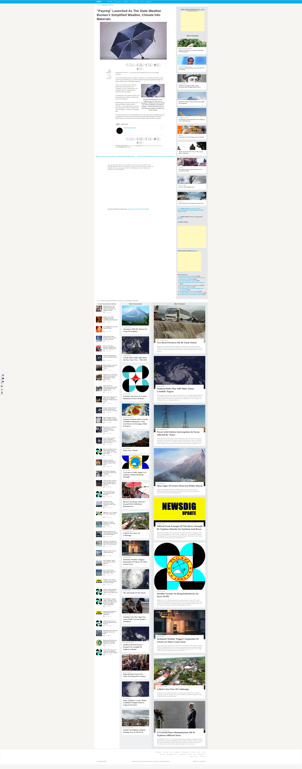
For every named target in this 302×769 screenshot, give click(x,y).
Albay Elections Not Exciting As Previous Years (191, 203)
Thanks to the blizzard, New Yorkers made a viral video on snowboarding (110, 543)
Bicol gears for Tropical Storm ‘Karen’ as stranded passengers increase (109, 429)
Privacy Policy (194, 756)
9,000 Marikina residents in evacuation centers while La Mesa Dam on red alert (110, 483)
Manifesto (148, 1)
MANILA (143, 145)
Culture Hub (117, 1)
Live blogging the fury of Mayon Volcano (110, 327)
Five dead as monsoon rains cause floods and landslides (109, 473)
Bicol (124, 417)
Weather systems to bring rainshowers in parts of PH (177, 595)
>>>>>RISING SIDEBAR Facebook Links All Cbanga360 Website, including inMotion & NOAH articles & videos (191, 210)
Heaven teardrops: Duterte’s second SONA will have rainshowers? (109, 347)
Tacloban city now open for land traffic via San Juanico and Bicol (134, 619)
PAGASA (147, 145)
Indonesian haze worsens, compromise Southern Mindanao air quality (110, 642)
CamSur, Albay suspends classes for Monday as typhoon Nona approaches (110, 591)
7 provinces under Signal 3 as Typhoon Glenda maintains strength (134, 474)
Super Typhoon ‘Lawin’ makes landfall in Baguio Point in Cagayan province (110, 419)
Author (118, 124)
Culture (165, 752)
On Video (110, 1)
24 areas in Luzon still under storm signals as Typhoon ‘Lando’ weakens (110, 651)
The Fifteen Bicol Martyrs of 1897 (187, 280)
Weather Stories (107, 5)
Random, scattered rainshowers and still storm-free (109, 523)
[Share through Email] (1, 389)
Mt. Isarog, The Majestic (185, 287)
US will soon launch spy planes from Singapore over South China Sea (192, 120)
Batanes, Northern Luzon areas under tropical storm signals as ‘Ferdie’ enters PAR (110, 451)
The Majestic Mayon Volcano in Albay (188, 291)
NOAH (203, 752)
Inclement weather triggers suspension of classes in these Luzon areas (109, 462)
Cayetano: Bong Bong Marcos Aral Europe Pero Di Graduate (191, 68)
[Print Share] (1, 386)
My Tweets (180, 218)
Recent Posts (124, 124)
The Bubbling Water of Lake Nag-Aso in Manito (190, 293)
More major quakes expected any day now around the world (191, 170)
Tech (171, 752)
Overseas (125, 1)
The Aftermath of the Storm (134, 593)
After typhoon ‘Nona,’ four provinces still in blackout (109, 562)
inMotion (181, 48)
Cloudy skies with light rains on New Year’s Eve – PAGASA (135, 359)
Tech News (184, 83)
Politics (180, 66)
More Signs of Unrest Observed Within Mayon (180, 486)
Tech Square (134, 1)
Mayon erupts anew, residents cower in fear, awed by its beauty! (110, 338)
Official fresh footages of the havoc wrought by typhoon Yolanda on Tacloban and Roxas (180, 527)
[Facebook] (161, 128)
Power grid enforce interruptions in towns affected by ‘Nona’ (109, 572)
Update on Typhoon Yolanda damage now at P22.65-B (134, 731)
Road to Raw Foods (187, 48)
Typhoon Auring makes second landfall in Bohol (110, 356)
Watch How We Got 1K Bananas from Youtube (191, 137)
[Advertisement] (192, 21)
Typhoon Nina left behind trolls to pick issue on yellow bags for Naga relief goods (110, 377)
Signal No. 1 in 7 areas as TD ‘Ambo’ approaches (110, 513)
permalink (128, 147)
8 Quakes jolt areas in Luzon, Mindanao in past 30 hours (110, 622)
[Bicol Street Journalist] (119, 130)
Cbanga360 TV (201, 754)
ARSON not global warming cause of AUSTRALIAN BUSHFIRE (110, 319)
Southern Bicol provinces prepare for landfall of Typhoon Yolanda (132, 647)
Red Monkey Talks (187, 66)
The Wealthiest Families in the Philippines (189, 285)
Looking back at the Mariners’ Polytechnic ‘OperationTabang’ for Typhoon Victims (109, 308)
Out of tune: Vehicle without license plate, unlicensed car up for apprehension (156, 156)
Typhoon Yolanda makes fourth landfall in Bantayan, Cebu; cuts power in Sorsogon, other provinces (135, 422)
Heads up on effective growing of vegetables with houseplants (191, 51)
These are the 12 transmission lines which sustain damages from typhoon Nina (110, 388)
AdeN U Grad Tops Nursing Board (187, 276)
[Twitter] (163, 128)
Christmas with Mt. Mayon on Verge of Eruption (135, 330)
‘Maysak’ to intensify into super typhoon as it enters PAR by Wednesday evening (114, 156)
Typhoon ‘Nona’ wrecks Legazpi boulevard (109, 551)
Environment (185, 752)
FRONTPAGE (158, 752)
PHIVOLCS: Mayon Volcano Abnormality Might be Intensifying (192, 102)
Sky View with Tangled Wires (186, 187)
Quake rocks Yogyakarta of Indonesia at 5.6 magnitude (110, 613)
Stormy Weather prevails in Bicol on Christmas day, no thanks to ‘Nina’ (110, 409)
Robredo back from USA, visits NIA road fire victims (110, 367)
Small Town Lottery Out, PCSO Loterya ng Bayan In (192, 282)
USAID (116, 147)
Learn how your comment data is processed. (138, 209)
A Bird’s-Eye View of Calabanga (131, 534)
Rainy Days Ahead (130, 450)
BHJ (195, 754)
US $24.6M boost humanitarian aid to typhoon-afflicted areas (176, 733)
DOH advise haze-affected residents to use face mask (110, 632)
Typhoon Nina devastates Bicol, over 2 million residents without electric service (110, 399)
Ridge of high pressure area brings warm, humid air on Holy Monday (110, 533)
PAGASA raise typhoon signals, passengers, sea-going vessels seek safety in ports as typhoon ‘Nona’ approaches (110, 601)
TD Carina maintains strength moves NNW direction (109, 493)
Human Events (183, 754)
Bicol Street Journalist (130, 128)
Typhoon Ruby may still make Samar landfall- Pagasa (175, 390)
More (141, 1)
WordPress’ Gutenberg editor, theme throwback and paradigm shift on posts (190, 86)
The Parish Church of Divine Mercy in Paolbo (190, 294)
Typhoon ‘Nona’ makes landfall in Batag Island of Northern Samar (109, 581)
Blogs (180, 83)
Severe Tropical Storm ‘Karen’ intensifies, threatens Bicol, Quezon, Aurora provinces (110, 440)
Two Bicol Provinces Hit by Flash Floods (177, 342)
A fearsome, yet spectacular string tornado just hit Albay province (109, 503)
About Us (202, 756)
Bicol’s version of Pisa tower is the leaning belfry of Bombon (191, 152)
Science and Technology (156, 145)
